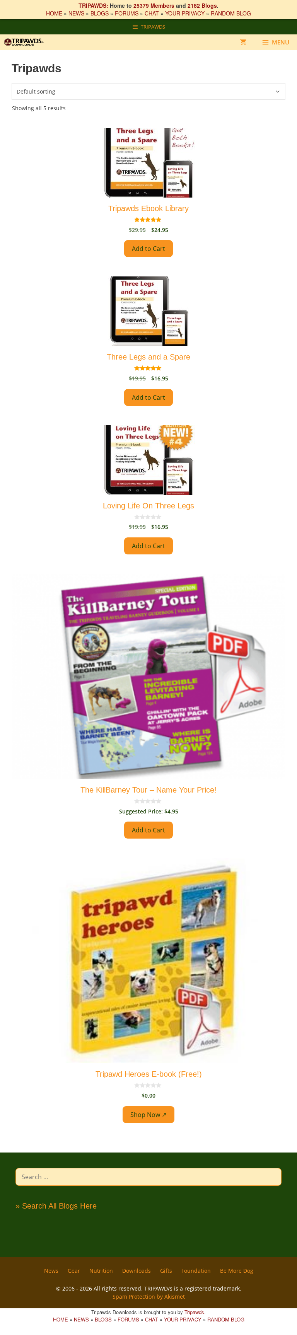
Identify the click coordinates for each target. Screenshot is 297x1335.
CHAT (152, 13)
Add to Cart (148, 248)
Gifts (166, 1270)
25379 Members (153, 5)
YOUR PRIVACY (185, 13)
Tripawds (194, 1312)
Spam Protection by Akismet (149, 1296)
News (51, 1270)
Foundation (196, 1270)
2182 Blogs (202, 5)
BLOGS (99, 13)
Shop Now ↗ (148, 1114)
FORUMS (126, 13)
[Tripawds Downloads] (27, 42)
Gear (74, 1270)
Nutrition (101, 1270)
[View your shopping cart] (243, 42)
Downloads (136, 1270)
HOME (54, 13)
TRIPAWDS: (93, 5)
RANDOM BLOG (231, 13)
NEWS (76, 13)
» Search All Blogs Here (56, 1206)
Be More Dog (236, 1270)
